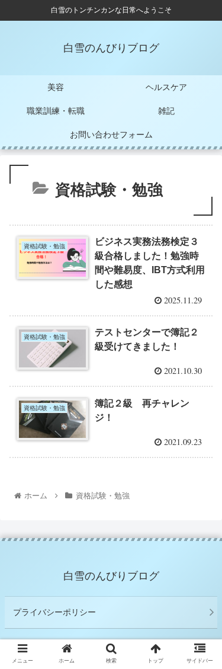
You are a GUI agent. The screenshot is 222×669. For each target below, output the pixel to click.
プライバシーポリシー (54, 612)
